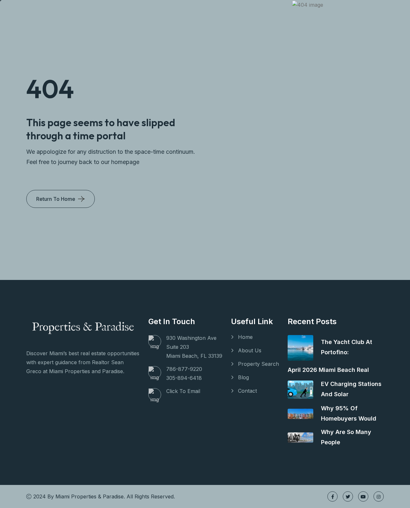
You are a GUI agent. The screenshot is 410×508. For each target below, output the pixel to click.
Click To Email (183, 391)
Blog (243, 377)
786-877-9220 (184, 369)
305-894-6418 (184, 378)
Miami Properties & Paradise (89, 496)
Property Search (258, 364)
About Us (249, 350)
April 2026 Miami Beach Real (328, 369)
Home (245, 337)
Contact (247, 391)
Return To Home (55, 199)
